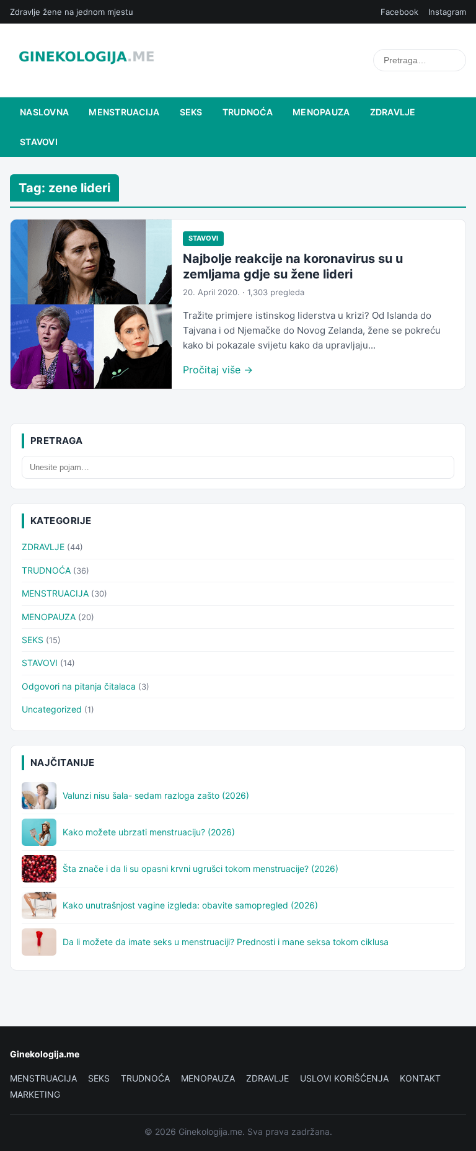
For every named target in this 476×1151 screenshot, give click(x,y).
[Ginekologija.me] (86, 60)
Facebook (399, 12)
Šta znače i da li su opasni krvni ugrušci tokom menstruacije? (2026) (200, 868)
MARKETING (35, 1094)
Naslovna (44, 112)
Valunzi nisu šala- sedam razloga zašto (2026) (156, 795)
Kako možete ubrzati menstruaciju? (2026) (149, 832)
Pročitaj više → (218, 369)
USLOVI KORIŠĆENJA (344, 1078)
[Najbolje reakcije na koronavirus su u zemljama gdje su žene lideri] (91, 304)
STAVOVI (39, 141)
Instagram (447, 12)
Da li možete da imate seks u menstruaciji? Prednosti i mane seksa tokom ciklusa (226, 941)
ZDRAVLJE (393, 112)
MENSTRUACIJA (124, 112)
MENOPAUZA (321, 112)
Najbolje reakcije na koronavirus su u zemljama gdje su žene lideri (293, 266)
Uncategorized (52, 709)
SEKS (191, 112)
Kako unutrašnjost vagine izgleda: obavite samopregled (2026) (190, 905)
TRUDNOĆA (248, 112)
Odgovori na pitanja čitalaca (79, 686)
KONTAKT (420, 1078)
